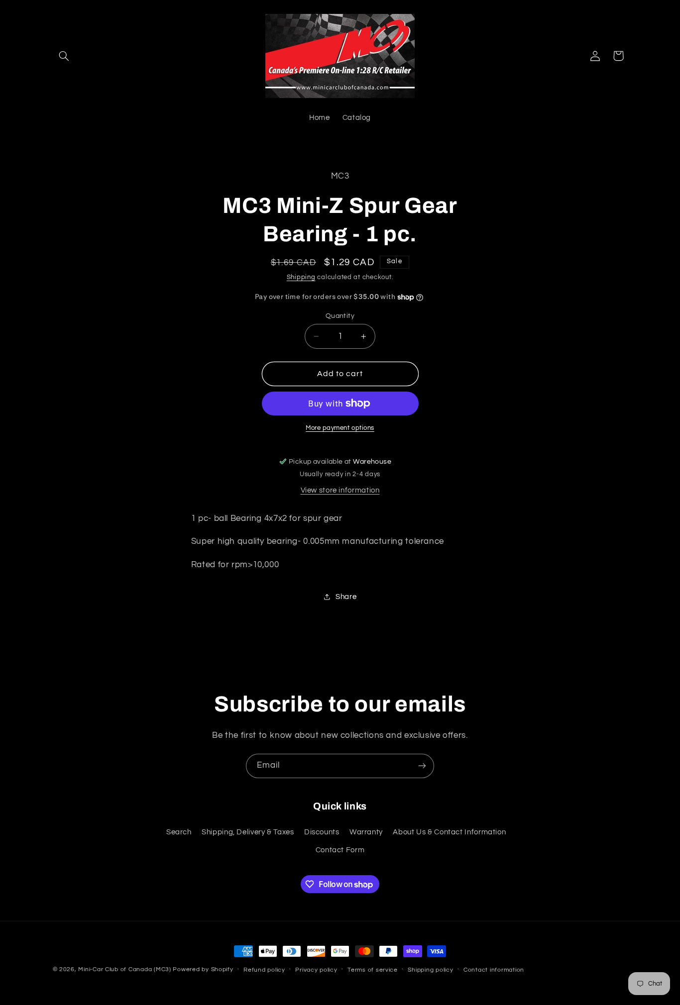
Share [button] (346, 597)
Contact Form (340, 850)
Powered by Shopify (203, 969)
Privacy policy (316, 970)
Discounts (322, 832)
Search (179, 832)
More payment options (340, 428)
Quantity (340, 315)
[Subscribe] (422, 766)
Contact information (493, 970)
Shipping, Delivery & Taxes (248, 832)
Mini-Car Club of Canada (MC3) (124, 969)
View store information (340, 490)
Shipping (301, 277)
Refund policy (264, 970)
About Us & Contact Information (449, 832)
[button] (64, 55)
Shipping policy (430, 970)
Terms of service (372, 970)
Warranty (366, 832)
